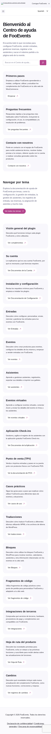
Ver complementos (15, 243)
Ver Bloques (13, 568)
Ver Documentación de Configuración (23, 298)
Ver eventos (12, 359)
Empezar (11, 96)
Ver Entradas (13, 329)
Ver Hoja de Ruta (15, 662)
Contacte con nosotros (17, 166)
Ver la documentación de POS (20, 473)
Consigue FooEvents (39, 3)
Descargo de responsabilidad (30, 727)
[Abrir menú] (3, 11)
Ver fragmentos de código (18, 598)
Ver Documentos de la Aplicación (21, 445)
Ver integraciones (15, 629)
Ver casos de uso (15, 504)
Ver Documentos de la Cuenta (20, 271)
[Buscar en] (43, 62)
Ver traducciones (14, 534)
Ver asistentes (13, 387)
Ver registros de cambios (18, 693)
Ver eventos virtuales (16, 418)
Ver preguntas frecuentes (18, 129)
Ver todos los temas (13, 211)
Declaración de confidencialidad (20, 724)
